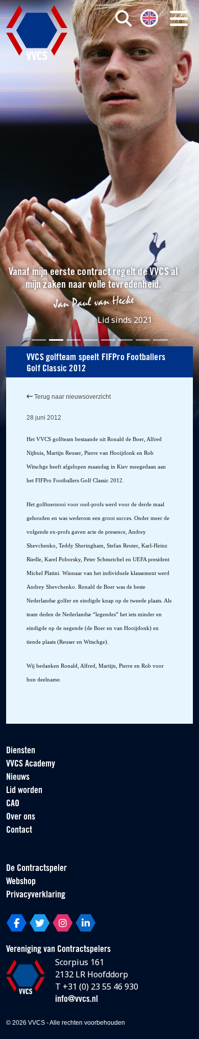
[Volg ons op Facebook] (17, 923)
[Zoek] (123, 18)
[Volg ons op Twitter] (39, 923)
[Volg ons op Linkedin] (85, 923)
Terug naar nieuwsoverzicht (72, 396)
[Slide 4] (91, 340)
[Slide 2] (56, 340)
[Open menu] (179, 18)
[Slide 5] (108, 340)
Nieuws (18, 777)
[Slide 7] (143, 340)
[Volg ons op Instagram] (62, 923)
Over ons (20, 817)
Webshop (21, 882)
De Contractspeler (36, 868)
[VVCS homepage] (36, 32)
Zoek (138, 59)
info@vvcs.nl (76, 999)
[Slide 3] (73, 340)
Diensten (20, 751)
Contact (19, 830)
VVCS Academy (30, 764)
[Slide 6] (125, 340)
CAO (12, 804)
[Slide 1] (39, 340)
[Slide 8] (160, 340)
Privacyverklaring (35, 895)
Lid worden (24, 791)
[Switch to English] (149, 17)
